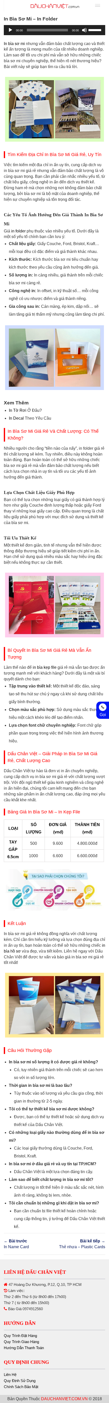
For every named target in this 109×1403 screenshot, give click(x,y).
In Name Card (16, 1244)
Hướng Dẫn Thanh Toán (24, 1348)
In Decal (16, 418)
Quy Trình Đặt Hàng (20, 1335)
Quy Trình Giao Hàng (21, 1342)
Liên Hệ (10, 1374)
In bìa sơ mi (14, 43)
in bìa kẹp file (45, 667)
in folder (18, 231)
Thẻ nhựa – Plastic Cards (82, 1244)
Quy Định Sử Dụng (19, 1380)
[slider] (95, 29)
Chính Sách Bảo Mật (21, 1387)
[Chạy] (10, 30)
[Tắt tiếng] (84, 30)
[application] (54, 30)
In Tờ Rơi (17, 410)
